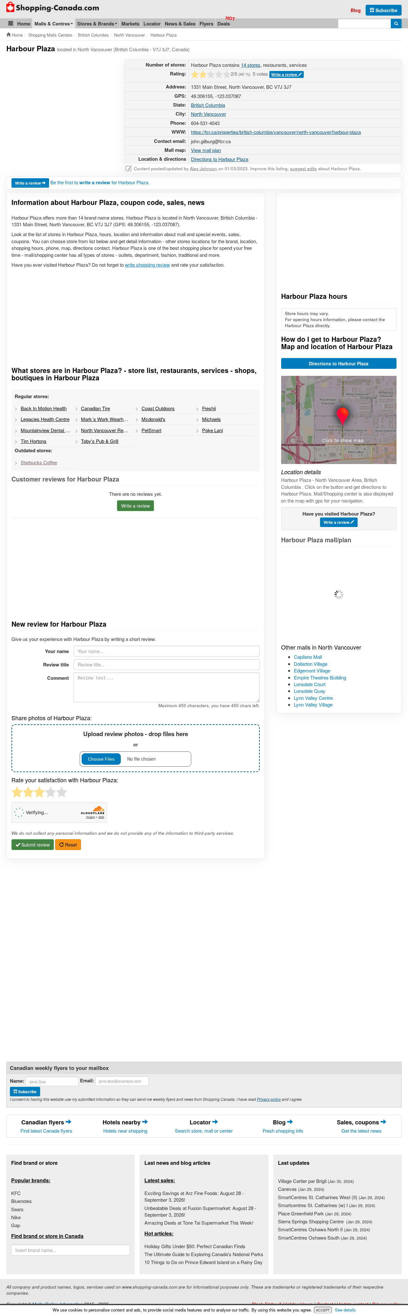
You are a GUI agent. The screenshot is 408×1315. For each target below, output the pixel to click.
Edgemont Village (312, 670)
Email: (87, 1080)
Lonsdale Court (309, 684)
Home (23, 23)
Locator (152, 23)
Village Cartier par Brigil (316, 1181)
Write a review (284, 74)
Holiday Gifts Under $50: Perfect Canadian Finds (194, 1246)
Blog (356, 10)
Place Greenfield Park (314, 1213)
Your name (57, 651)
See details (345, 1310)
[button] (10, 23)
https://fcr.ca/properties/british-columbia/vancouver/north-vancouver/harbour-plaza (276, 132)
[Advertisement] (59, 104)
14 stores (250, 64)
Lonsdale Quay (309, 690)
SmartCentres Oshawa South (322, 1237)
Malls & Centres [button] (52, 23)
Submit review (35, 844)
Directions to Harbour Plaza (219, 159)
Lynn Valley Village (313, 704)
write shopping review (147, 264)
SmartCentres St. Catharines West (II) (331, 1197)
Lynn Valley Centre (313, 697)
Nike (16, 1217)
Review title (56, 664)
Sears (17, 1209)
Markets (130, 23)
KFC (16, 1193)
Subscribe (385, 10)
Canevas (301, 1188)
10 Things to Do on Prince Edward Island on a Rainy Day (203, 1262)
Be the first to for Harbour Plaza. (99, 182)
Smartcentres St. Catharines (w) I (326, 1205)
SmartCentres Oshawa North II (324, 1229)
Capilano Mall (308, 656)
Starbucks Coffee (39, 462)
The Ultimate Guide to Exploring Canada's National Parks (203, 1254)
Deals (223, 23)
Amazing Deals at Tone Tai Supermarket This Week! (198, 1222)
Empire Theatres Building (320, 677)
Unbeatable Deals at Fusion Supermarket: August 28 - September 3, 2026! (200, 1211)
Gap (15, 1225)
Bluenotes (21, 1201)
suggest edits (303, 168)
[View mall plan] (339, 594)
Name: (17, 1081)
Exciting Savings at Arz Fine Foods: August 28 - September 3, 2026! (194, 1196)
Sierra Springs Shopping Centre (325, 1221)
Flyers (206, 23)
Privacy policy (269, 1099)
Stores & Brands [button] (95, 23)
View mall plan (206, 150)
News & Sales (180, 23)
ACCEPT (323, 1309)
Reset (70, 844)
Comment (58, 677)
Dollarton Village (310, 663)
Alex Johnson (203, 168)
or (135, 738)
